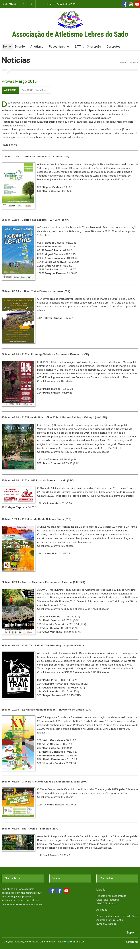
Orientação (94, 46)
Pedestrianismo (59, 46)
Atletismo (36, 46)
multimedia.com (75, 941)
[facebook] (124, 4)
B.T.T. (78, 46)
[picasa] (131, 4)
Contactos (113, 46)
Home (7, 46)
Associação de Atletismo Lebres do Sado (70, 34)
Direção (20, 46)
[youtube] (137, 4)
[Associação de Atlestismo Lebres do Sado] (70, 29)
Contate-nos (132, 942)
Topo (130, 932)
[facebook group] (59, 890)
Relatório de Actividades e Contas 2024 (61, 4)
